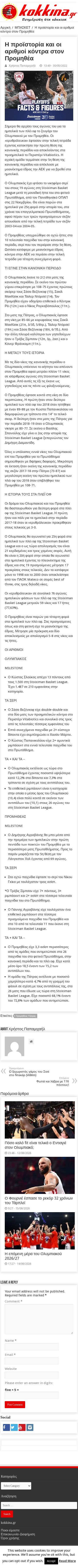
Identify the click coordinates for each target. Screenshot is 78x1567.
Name (10, 1341)
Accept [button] (51, 1561)
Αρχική (5, 28)
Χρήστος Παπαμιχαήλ (22, 65)
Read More (67, 1561)
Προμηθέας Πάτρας (26, 1016)
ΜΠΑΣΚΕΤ (22, 28)
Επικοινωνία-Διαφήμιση (18, 1534)
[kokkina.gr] (39, 11)
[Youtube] (22, 1427)
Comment (13, 1301)
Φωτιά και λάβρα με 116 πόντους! (52, 1081)
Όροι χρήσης (10, 1538)
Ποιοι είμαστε (10, 1530)
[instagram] (29, 1427)
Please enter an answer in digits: (29, 1383)
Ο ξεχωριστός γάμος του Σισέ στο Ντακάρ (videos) (29, 1072)
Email (10, 1355)
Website (11, 1369)
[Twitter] (14, 1427)
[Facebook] (6, 1427)
